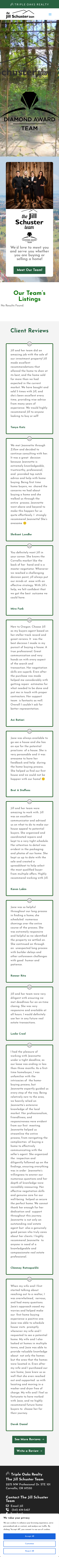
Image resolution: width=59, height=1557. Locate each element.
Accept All (29, 1536)
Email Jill (16, 1506)
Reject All (29, 1551)
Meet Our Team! (29, 270)
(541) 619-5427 (19, 1510)
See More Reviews (27, 1439)
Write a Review (28, 1451)
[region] (29, 1535)
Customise (29, 1544)
